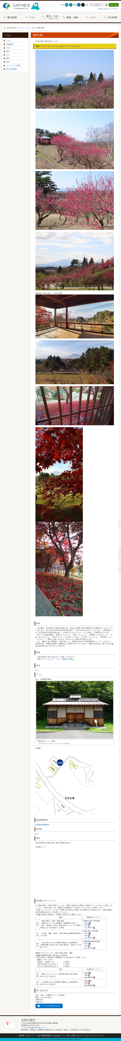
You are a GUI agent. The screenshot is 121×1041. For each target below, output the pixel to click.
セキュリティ (31, 1036)
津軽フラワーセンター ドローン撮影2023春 (54, 659)
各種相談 (9, 44)
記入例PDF (88, 927)
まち (33, 28)
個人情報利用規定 (45, 1036)
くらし (27, 28)
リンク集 (66, 1036)
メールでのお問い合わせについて (34, 1027)
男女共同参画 (11, 69)
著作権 (21, 1036)
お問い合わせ (103, 9)
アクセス (113, 9)
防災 (8, 62)
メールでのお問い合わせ (50, 1006)
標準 (66, 5)
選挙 (8, 58)
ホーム (20, 28)
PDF (86, 925)
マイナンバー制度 (13, 65)
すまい (9, 48)
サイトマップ (97, 1036)
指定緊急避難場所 (42, 825)
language (113, 5)
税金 (8, 51)
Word (86, 923)
